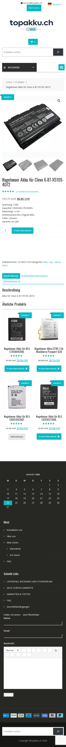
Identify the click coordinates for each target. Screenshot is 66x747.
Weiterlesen (17, 436)
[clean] (39, 650)
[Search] (58, 52)
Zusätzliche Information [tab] (34, 275)
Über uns (11, 536)
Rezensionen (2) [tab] (12, 281)
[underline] (34, 650)
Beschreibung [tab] (11, 275)
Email (8, 630)
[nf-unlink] (12, 654)
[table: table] (18, 654)
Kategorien (13, 67)
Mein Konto (34, 7)
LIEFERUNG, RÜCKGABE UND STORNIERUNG (29, 581)
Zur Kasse (15, 555)
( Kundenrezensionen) (27, 191)
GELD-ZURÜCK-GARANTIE (20, 587)
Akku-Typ (47, 262)
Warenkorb (15, 548)
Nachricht (10, 643)
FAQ (9, 561)
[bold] (24, 650)
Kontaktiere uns (14, 529)
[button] (61, 67)
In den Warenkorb (22, 230)
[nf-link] (7, 654)
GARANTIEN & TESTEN (18, 594)
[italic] (29, 650)
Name (7, 618)
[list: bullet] (50, 650)
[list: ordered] (45, 650)
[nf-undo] (24, 654)
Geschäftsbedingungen (18, 606)
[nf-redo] (29, 654)
